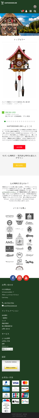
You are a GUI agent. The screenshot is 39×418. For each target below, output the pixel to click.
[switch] (6, 411)
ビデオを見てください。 (9, 192)
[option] (19, 80)
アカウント (5, 346)
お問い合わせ (6, 329)
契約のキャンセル (7, 349)
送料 (3, 344)
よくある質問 (6, 338)
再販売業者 (5, 323)
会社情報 (19, 147)
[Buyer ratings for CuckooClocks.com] (11, 366)
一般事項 (4, 318)
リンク (4, 321)
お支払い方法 (6, 341)
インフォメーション (10, 311)
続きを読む (19, 165)
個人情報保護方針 (7, 326)
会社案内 (4, 315)
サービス (5, 334)
